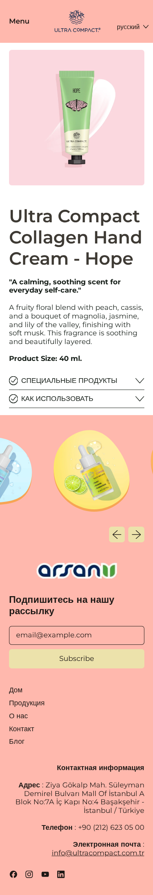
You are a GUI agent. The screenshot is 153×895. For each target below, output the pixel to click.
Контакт (21, 729)
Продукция (27, 703)
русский (128, 27)
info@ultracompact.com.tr (98, 853)
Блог (17, 741)
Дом (15, 690)
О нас (18, 716)
